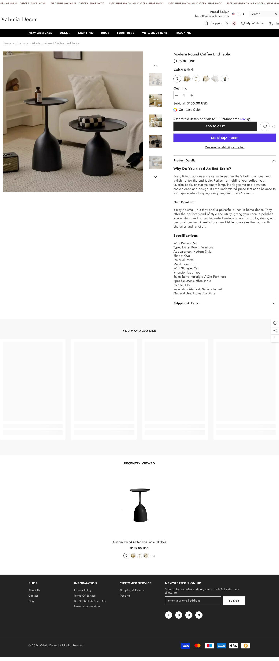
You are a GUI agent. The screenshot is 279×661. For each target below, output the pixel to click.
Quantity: (180, 88)
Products (22, 43)
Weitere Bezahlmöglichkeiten (224, 147)
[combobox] (261, 14)
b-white (146, 555)
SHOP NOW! (38, 3)
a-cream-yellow (133, 555)
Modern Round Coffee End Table (139, 542)
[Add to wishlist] (265, 126)
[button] (155, 65)
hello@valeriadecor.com (212, 16)
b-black (126, 555)
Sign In (274, 23)
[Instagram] (178, 615)
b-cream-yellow (139, 555)
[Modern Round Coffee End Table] (139, 504)
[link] (33, 426)
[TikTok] (199, 615)
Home (7, 43)
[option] (73, 121)
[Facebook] (168, 615)
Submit (234, 600)
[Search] (264, 14)
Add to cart (215, 126)
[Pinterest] (188, 615)
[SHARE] (273, 126)
